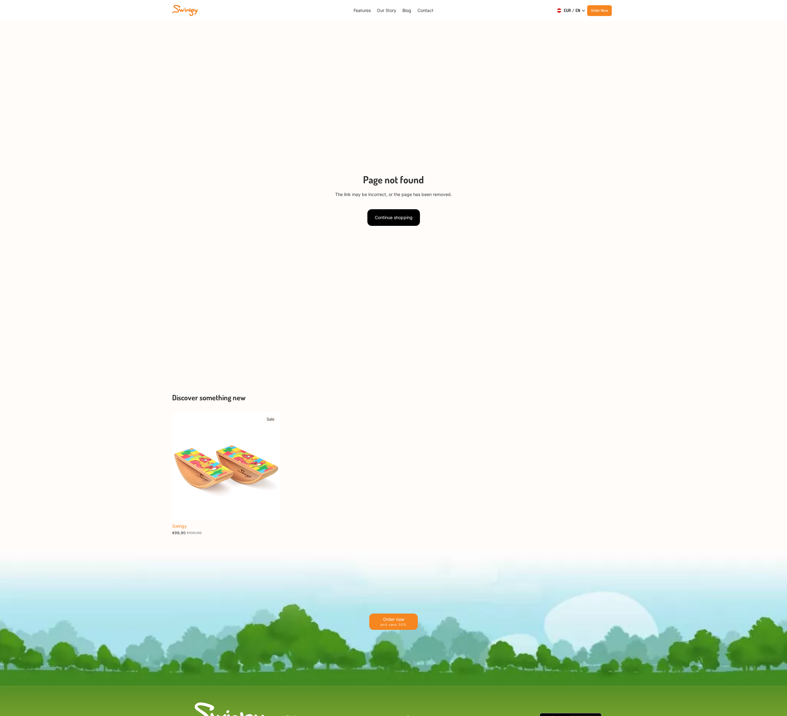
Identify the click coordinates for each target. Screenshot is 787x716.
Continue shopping (394, 217)
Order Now (599, 10)
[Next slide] (271, 466)
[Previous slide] (181, 466)
